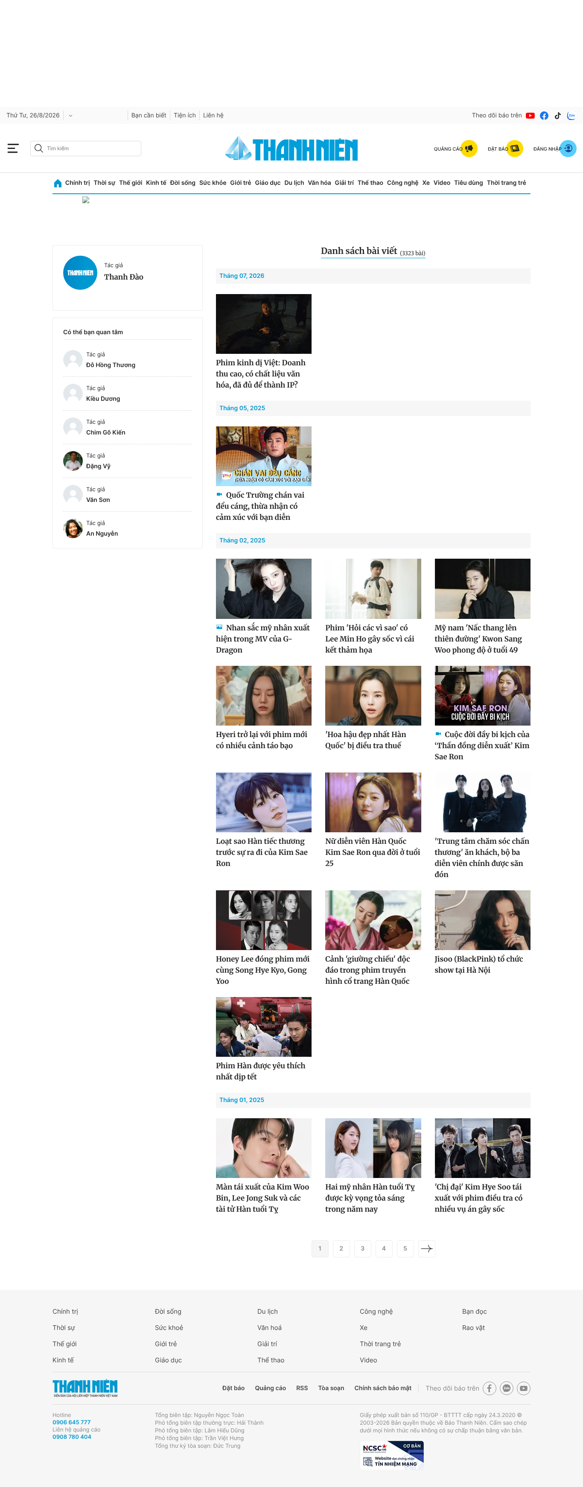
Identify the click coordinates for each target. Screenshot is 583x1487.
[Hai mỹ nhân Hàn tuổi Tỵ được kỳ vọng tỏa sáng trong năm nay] (373, 1148)
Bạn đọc (474, 1311)
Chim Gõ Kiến (105, 432)
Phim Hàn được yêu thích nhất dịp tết (260, 1071)
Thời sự (104, 183)
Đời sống (182, 183)
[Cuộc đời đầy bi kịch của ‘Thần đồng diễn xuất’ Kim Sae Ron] (483, 696)
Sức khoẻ (169, 1328)
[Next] (426, 1248)
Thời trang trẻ (506, 183)
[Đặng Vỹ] (73, 461)
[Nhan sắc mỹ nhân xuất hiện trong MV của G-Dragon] (264, 588)
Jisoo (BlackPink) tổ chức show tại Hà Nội (479, 964)
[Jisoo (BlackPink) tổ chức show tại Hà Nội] (483, 920)
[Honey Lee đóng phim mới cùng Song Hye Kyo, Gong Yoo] (264, 920)
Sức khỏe (213, 183)
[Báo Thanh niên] (84, 1388)
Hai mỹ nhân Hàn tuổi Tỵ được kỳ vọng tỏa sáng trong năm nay (369, 1198)
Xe (426, 183)
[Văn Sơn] (73, 494)
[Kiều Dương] (73, 393)
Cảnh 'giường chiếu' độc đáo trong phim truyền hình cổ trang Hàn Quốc (367, 970)
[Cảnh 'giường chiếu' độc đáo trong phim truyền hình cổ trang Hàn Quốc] (373, 920)
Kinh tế (156, 183)
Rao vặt (473, 1328)
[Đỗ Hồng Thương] (73, 360)
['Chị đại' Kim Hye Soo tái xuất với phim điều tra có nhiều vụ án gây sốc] (483, 1148)
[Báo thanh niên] (291, 148)
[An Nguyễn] (73, 528)
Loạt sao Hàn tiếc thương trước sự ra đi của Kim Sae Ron (262, 852)
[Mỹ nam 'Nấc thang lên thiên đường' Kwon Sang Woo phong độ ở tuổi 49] (483, 588)
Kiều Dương (103, 398)
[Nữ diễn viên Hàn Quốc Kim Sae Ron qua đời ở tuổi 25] (373, 802)
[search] (85, 148)
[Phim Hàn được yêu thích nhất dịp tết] (264, 1027)
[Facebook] (544, 116)
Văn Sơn (98, 500)
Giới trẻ (240, 183)
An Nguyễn (102, 533)
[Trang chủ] (57, 183)
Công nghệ (403, 183)
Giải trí (344, 183)
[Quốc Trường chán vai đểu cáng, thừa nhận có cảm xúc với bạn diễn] (264, 456)
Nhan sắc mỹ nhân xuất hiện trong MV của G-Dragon (263, 639)
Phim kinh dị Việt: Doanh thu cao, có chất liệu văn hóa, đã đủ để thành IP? (261, 374)
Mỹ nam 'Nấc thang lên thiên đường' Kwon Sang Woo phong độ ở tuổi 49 (478, 639)
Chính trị (77, 183)
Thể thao (370, 183)
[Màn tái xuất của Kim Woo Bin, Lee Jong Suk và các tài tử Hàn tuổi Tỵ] (264, 1148)
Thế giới (130, 183)
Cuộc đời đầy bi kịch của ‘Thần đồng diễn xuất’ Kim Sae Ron (482, 745)
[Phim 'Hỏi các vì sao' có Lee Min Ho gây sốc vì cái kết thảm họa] (373, 588)
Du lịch (294, 183)
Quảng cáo (270, 1388)
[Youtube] (530, 116)
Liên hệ (213, 115)
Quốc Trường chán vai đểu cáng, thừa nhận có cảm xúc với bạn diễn (260, 506)
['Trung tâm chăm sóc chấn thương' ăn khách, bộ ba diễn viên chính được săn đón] (483, 802)
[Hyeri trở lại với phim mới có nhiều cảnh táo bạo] (264, 696)
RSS (302, 1388)
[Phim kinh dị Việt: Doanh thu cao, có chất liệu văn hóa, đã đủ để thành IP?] (264, 324)
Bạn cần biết (148, 115)
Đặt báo (233, 1388)
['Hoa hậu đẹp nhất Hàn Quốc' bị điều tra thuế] (373, 696)
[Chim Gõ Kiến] (73, 427)
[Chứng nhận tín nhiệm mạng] (392, 1455)
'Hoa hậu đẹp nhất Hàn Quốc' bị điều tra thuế (365, 740)
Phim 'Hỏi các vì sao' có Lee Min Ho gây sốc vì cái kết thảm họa (369, 639)
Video (442, 183)
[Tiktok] (558, 116)
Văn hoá (269, 1328)
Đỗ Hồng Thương (110, 365)
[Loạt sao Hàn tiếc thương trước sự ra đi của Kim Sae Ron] (264, 802)
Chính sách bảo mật (382, 1388)
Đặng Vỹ (98, 466)
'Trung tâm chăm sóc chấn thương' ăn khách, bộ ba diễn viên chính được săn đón (482, 858)
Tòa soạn (331, 1388)
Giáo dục (267, 183)
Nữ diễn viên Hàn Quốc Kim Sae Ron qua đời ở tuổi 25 (372, 852)
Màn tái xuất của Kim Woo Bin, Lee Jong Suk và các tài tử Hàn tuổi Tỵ (262, 1198)
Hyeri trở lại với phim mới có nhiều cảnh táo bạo (261, 740)
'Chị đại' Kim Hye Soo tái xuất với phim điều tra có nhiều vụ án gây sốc (479, 1198)
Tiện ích (185, 115)
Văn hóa (319, 183)
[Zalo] (571, 116)
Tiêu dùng (468, 183)
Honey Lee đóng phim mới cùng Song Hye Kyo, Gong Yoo (263, 970)
